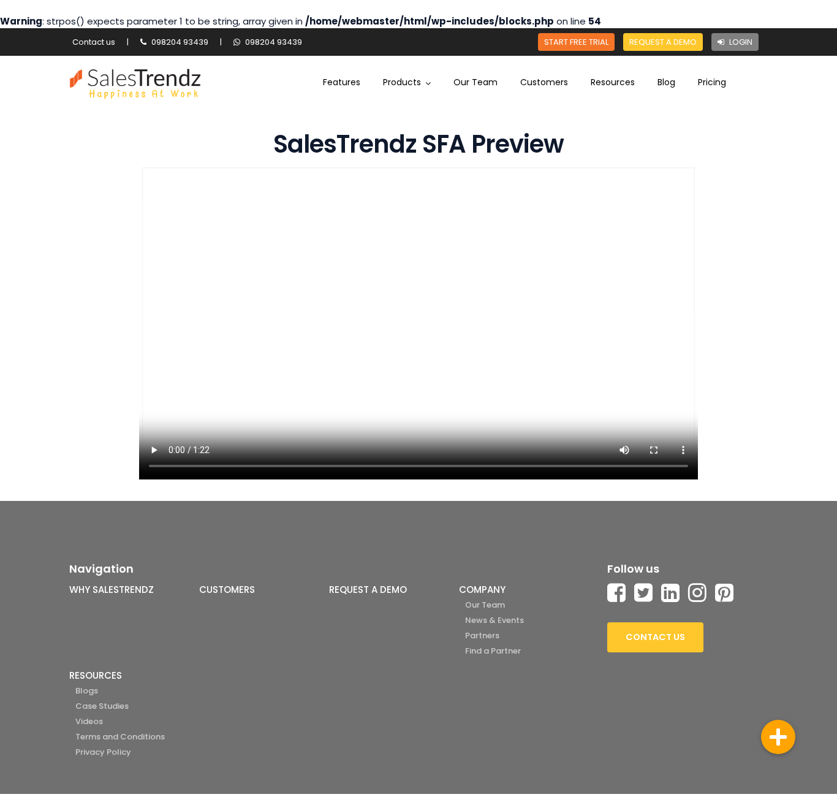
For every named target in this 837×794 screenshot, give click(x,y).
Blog (666, 82)
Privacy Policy (103, 752)
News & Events (494, 620)
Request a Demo (663, 42)
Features (341, 82)
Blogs (86, 691)
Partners (482, 635)
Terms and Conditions (120, 736)
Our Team (475, 82)
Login (739, 42)
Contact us (93, 42)
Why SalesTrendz (111, 589)
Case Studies (102, 706)
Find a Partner (493, 651)
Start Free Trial (576, 42)
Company (482, 589)
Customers (544, 82)
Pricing (712, 82)
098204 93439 (179, 42)
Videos (89, 721)
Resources (613, 82)
